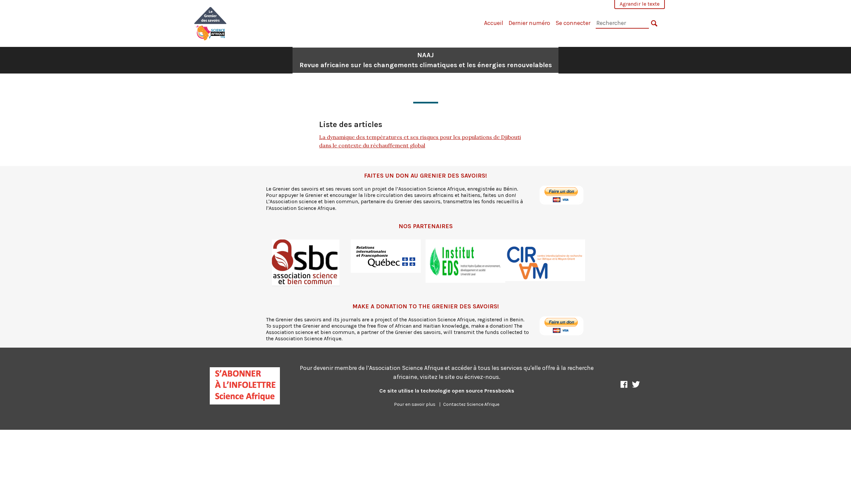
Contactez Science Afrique (471, 404)
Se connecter (572, 23)
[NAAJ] (210, 23)
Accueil (493, 23)
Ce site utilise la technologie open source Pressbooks (446, 391)
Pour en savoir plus (414, 404)
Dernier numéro (529, 23)
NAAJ (426, 60)
